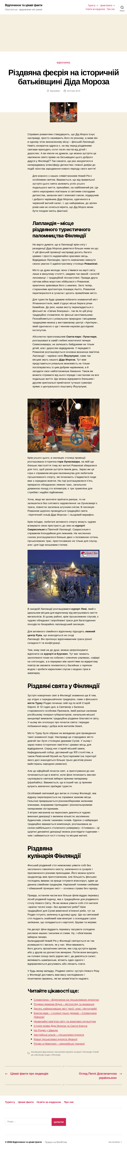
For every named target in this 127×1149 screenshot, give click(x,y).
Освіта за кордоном (95, 9)
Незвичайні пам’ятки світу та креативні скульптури (65, 1021)
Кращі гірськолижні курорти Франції (55, 1039)
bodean (57, 90)
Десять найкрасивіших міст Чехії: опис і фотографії (65, 1008)
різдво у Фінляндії (52, 1054)
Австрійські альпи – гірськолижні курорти (59, 1034)
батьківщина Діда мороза (42, 1051)
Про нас (111, 9)
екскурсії (78, 1051)
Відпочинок (63, 62)
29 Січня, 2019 (73, 90)
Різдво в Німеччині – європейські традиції (59, 1043)
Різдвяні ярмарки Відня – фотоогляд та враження (64, 1004)
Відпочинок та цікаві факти (23, 4)
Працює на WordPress (56, 1142)
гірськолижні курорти (63, 1051)
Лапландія (87, 1051)
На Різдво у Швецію (46, 1030)
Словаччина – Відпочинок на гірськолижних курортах (66, 999)
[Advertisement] (63, 33)
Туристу (91, 5)
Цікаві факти (106, 5)
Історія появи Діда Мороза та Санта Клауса (60, 1025)
